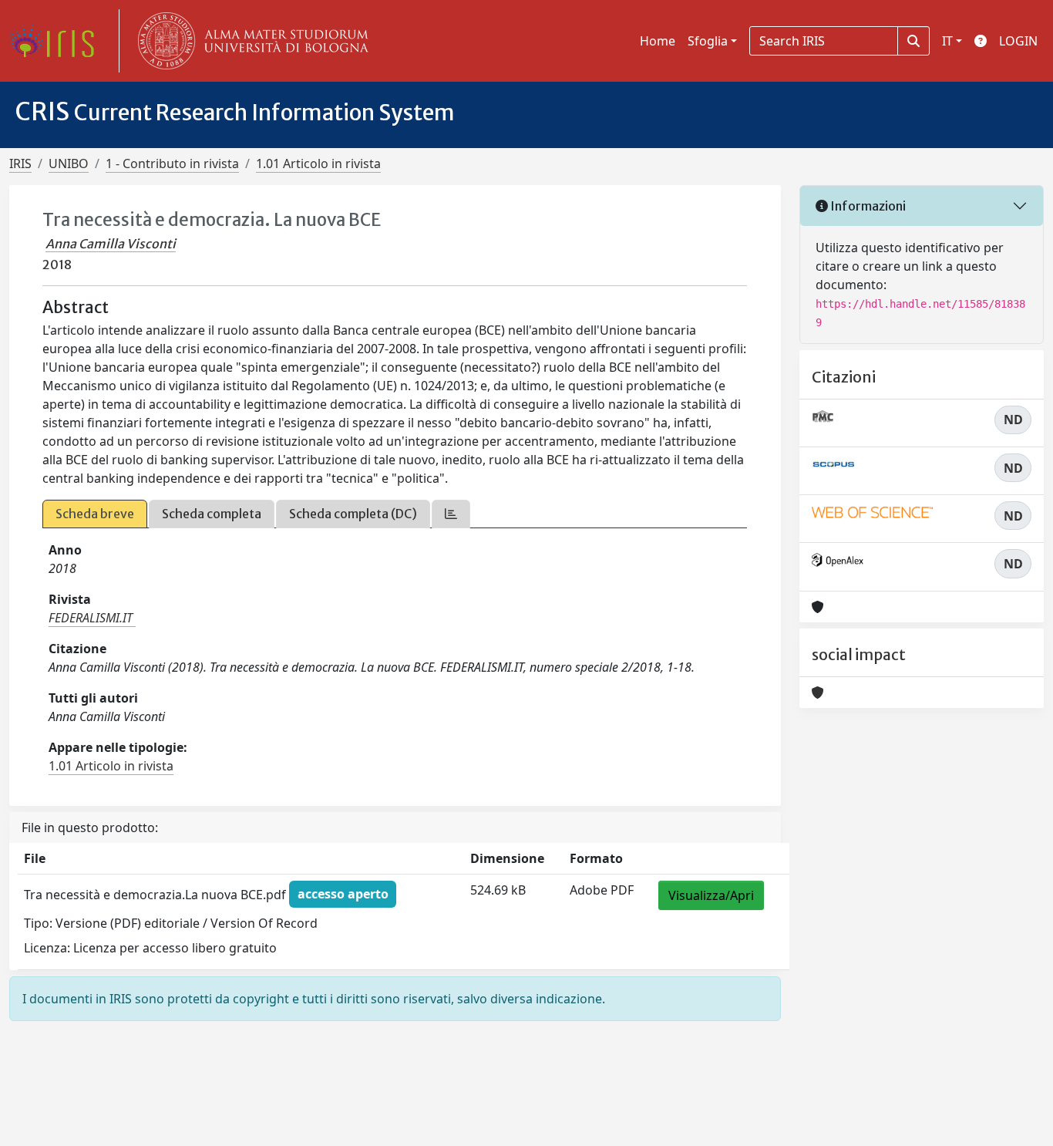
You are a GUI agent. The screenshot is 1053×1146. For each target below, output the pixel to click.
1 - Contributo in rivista (172, 163)
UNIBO (69, 163)
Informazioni (867, 206)
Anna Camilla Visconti (110, 243)
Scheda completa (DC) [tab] (353, 513)
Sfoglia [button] (708, 40)
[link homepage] (57, 41)
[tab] (451, 514)
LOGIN (1018, 40)
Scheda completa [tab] (211, 513)
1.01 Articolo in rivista (318, 163)
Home (657, 40)
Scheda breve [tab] (95, 513)
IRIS (20, 163)
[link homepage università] (250, 40)
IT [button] (947, 40)
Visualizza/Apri (711, 895)
